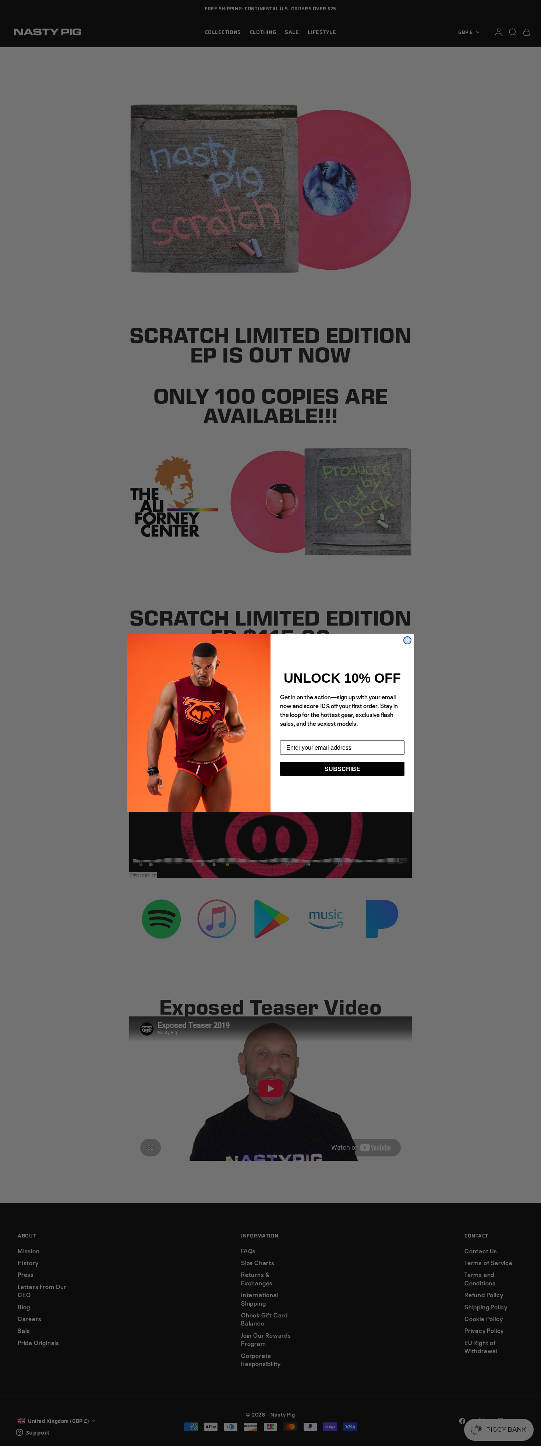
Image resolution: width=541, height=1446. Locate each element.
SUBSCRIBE (342, 768)
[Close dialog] (407, 640)
